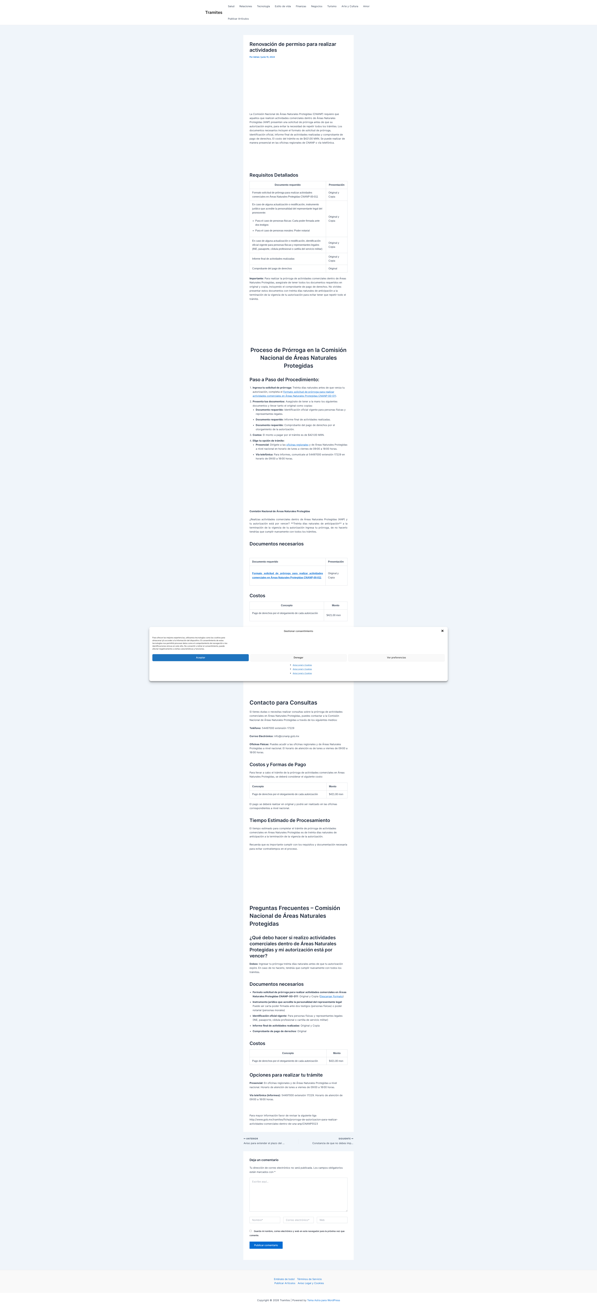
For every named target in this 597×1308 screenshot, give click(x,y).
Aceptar (200, 657)
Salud (231, 6)
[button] (443, 631)
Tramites (213, 12)
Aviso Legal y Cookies (302, 665)
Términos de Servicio (309, 1279)
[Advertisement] (298, 85)
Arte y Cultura (350, 6)
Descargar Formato (331, 996)
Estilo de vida (283, 6)
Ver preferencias (396, 657)
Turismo (332, 6)
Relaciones (245, 6)
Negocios (316, 6)
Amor (366, 6)
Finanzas (301, 6)
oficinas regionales (297, 444)
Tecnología (263, 6)
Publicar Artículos (238, 18)
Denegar (298, 657)
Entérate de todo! (284, 1279)
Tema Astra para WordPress (323, 1300)
